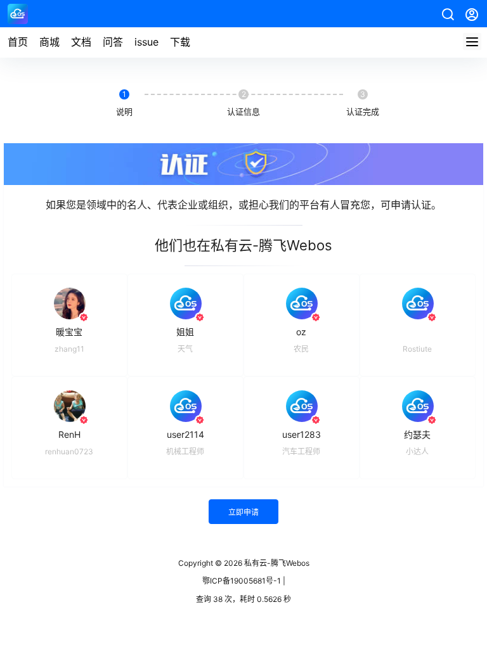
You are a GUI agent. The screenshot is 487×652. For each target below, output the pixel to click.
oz (301, 331)
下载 (180, 41)
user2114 (185, 434)
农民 (301, 349)
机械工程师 (185, 451)
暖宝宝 (69, 331)
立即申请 (243, 512)
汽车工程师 (301, 451)
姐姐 (185, 331)
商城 (49, 41)
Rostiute (417, 349)
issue (146, 41)
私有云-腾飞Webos (275, 563)
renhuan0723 (69, 451)
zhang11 (69, 349)
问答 (113, 41)
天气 (185, 349)
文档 (81, 41)
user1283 (301, 434)
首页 (18, 41)
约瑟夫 (417, 434)
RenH (69, 434)
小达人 (417, 451)
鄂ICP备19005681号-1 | (243, 580)
